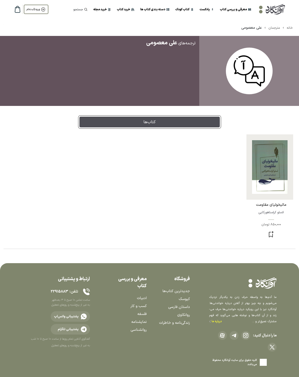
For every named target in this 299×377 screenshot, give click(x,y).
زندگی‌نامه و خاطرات (174, 323)
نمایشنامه (139, 322)
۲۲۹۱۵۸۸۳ (59, 291)
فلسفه (142, 314)
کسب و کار (138, 306)
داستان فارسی (179, 307)
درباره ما (216, 321)
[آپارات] (222, 335)
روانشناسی (139, 330)
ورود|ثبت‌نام (33, 9)
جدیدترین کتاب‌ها (176, 291)
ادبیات (142, 298)
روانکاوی (183, 315)
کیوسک (184, 299)
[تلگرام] (234, 335)
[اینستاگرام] (245, 335)
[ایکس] (272, 347)
